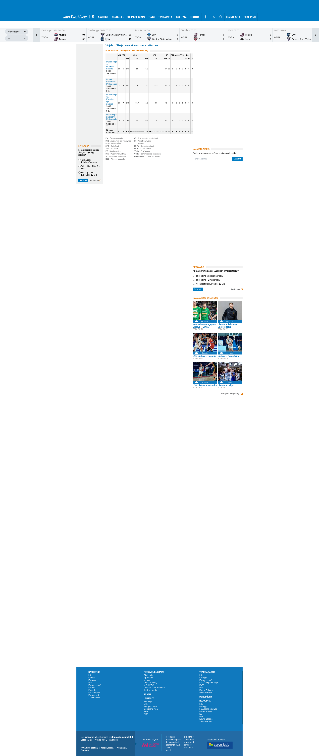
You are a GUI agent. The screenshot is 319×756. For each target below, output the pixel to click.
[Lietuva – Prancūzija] (230, 342)
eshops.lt (188, 745)
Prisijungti (250, 16)
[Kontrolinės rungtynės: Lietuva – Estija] (205, 310)
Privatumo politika (89, 748)
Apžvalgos (148, 678)
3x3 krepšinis (94, 698)
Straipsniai (149, 675)
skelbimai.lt (189, 737)
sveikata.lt (188, 747)
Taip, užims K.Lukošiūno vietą (89, 161)
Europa (91, 688)
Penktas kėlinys (151, 683)
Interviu (147, 680)
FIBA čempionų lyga (208, 709)
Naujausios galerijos (205, 298)
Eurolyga (92, 680)
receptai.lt (170, 737)
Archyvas (94, 180)
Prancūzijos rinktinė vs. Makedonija (111, 116)
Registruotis (233, 16)
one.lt (168, 750)
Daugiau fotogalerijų (230, 394)
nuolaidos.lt (189, 739)
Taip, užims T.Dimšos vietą (208, 280)
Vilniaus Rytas (205, 693)
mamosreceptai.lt (173, 739)
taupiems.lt (189, 742)
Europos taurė (94, 685)
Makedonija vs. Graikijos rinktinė (111, 65)
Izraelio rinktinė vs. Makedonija (111, 81)
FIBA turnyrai (94, 693)
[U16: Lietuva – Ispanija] (205, 342)
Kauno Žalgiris (206, 690)
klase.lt (169, 747)
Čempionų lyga (151, 709)
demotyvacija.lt (172, 742)
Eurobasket (93, 695)
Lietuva (91, 678)
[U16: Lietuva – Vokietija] (205, 371)
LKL (90, 675)
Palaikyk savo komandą (154, 688)
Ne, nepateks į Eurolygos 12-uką (89, 173)
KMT (146, 711)
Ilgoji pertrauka (150, 690)
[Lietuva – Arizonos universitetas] (230, 310)
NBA (90, 683)
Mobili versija (107, 748)
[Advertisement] (147, 189)
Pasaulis (92, 690)
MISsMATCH (149, 685)
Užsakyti (237, 159)
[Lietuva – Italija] (230, 371)
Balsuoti (83, 180)
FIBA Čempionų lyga (208, 683)
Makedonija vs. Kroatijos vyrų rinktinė (111, 99)
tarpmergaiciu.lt (173, 745)
